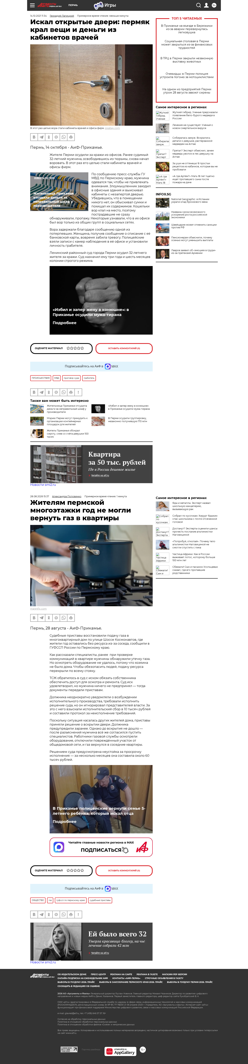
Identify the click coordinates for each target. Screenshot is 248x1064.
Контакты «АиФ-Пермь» (126, 978)
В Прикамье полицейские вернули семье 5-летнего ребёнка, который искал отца (99, 811)
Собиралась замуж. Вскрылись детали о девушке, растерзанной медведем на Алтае (192, 140)
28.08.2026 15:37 (39, 496)
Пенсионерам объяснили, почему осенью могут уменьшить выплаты (192, 239)
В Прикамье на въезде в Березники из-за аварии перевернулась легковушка (187, 29)
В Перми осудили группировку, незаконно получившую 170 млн (127, 420)
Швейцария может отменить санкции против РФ (194, 226)
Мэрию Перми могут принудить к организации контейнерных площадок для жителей (67, 421)
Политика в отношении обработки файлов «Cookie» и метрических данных (96, 1024)
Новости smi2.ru (43, 485)
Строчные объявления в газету (164, 978)
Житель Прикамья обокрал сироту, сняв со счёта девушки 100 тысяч (68, 433)
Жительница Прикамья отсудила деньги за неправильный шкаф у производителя (67, 408)
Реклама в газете (147, 974)
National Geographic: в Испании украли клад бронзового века (190, 200)
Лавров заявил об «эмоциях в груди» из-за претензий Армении (193, 251)
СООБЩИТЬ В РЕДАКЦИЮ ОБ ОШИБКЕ (79, 986)
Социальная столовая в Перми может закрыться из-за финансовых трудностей (186, 45)
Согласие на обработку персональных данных (81, 1019)
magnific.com (38, 608)
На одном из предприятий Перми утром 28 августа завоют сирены (186, 91)
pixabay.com (112, 128)
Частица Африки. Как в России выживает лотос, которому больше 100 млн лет (193, 557)
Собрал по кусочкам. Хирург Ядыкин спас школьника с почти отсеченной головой (194, 518)
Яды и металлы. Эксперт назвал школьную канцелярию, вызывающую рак (191, 506)
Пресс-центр (98, 974)
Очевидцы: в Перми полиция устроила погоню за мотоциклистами (187, 75)
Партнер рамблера (91, 1049)
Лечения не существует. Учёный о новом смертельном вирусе (192, 127)
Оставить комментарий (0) (124, 348)
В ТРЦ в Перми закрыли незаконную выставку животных (186, 60)
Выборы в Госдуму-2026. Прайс (76, 982)
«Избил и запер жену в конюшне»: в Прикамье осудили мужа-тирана (91, 312)
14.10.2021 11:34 (38, 15)
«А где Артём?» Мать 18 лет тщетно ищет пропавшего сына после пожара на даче (193, 179)
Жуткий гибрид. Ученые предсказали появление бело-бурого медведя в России (195, 115)
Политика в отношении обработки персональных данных (87, 1022)
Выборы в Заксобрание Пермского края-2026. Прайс (131, 982)
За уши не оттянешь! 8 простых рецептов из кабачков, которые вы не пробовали (195, 166)
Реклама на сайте (121, 974)
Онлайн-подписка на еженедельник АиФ (83, 978)
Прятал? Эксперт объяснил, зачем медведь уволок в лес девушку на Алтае (193, 153)
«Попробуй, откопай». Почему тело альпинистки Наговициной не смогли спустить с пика (193, 544)
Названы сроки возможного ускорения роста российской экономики (189, 215)
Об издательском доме (72, 974)
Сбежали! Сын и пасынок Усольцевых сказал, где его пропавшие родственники (195, 570)
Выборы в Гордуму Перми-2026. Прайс (190, 982)
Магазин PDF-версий (174, 974)
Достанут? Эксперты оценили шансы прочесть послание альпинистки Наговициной (194, 531)
